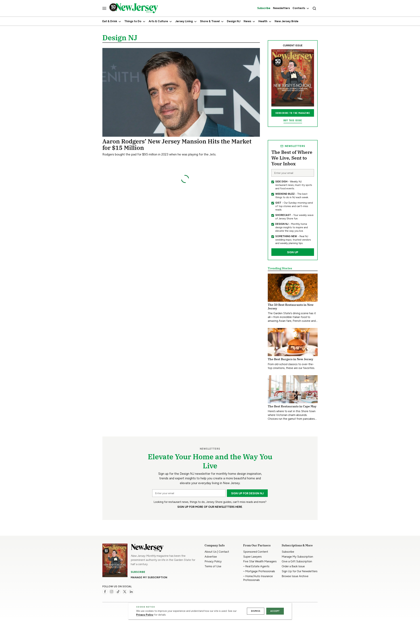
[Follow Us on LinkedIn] (131, 591)
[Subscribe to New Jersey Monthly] (114, 560)
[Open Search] (314, 8)
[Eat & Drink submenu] (119, 21)
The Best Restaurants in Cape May (292, 406)
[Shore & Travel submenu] (222, 21)
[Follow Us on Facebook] (105, 591)
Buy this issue (293, 120)
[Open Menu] (104, 8)
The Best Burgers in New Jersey (290, 359)
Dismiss (255, 611)
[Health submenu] (270, 21)
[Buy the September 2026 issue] (292, 77)
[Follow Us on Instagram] (111, 591)
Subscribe (138, 572)
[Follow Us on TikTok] (118, 591)
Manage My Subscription (149, 577)
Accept (275, 611)
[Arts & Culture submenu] (170, 21)
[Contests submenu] (307, 8)
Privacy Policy (144, 614)
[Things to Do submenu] (144, 21)
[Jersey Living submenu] (195, 21)
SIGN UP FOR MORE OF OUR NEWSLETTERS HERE (209, 506)
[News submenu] (253, 21)
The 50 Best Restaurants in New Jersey (291, 306)
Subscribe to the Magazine (292, 112)
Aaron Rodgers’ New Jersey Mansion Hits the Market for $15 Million (177, 144)
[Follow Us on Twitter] (124, 591)
